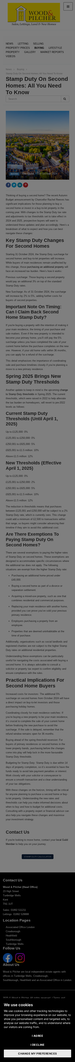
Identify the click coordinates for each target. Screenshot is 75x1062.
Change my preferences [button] (37, 1053)
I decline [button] (38, 1044)
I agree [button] (37, 1035)
